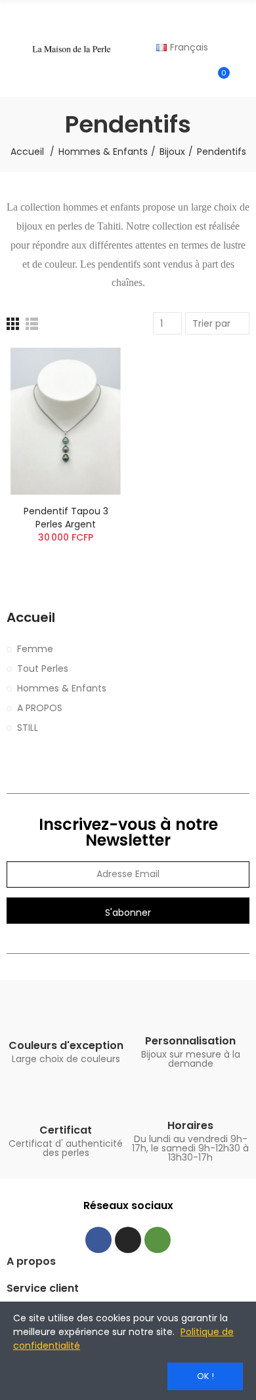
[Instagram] (128, 1240)
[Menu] (13, 48)
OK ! (205, 1376)
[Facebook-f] (98, 1240)
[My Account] (242, 78)
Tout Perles (42, 668)
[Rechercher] (242, 17)
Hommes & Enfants (61, 688)
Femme (35, 648)
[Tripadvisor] (157, 1240)
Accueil (31, 617)
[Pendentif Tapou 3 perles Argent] (66, 421)
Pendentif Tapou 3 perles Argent (66, 517)
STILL (27, 727)
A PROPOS (39, 707)
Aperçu (92, 371)
